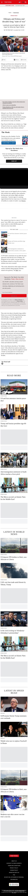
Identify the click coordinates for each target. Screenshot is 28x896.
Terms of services (18, 299)
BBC (17, 270)
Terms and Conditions (14, 865)
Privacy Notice (20, 301)
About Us (14, 861)
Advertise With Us (14, 872)
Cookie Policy (14, 870)
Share (4, 59)
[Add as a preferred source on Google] (14, 884)
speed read (14, 15)
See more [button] (14, 217)
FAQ (14, 874)
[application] (14, 178)
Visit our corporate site (19, 890)
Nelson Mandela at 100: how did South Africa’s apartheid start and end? (13, 107)
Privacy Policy (14, 867)
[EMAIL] (2, 364)
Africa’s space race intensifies (9, 105)
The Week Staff (9, 30)
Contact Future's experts (14, 863)
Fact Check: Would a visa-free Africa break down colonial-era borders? (14, 102)
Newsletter (24, 59)
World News (16, 12)
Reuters (24, 201)
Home (10, 12)
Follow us (17, 59)
